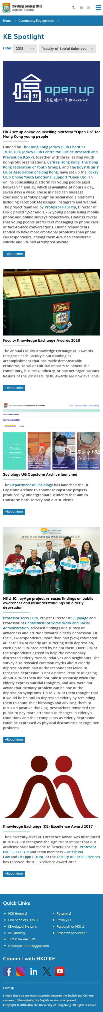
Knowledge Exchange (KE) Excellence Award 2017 (48, 826)
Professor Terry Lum (20, 618)
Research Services (70, 933)
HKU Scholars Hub (21, 920)
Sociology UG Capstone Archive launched (40, 474)
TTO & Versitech (20, 939)
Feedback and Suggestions (28, 945)
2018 (20, 49)
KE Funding (16, 933)
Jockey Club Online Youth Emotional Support (50, 174)
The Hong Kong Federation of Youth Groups (50, 164)
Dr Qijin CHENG (31, 856)
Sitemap (8, 988)
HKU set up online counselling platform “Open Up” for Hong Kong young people (51, 134)
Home (7, 20)
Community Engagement (36, 20)
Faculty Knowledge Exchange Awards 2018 (41, 340)
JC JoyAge (80, 618)
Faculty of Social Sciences (64, 49)
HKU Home (16, 913)
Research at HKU (69, 926)
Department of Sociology (31, 485)
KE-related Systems (22, 926)
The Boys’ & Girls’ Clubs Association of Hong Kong (51, 169)
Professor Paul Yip (60, 207)
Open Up (77, 177)
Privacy (62, 920)
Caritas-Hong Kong (63, 162)
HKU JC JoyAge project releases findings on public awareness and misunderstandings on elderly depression (48, 603)
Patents (62, 913)
